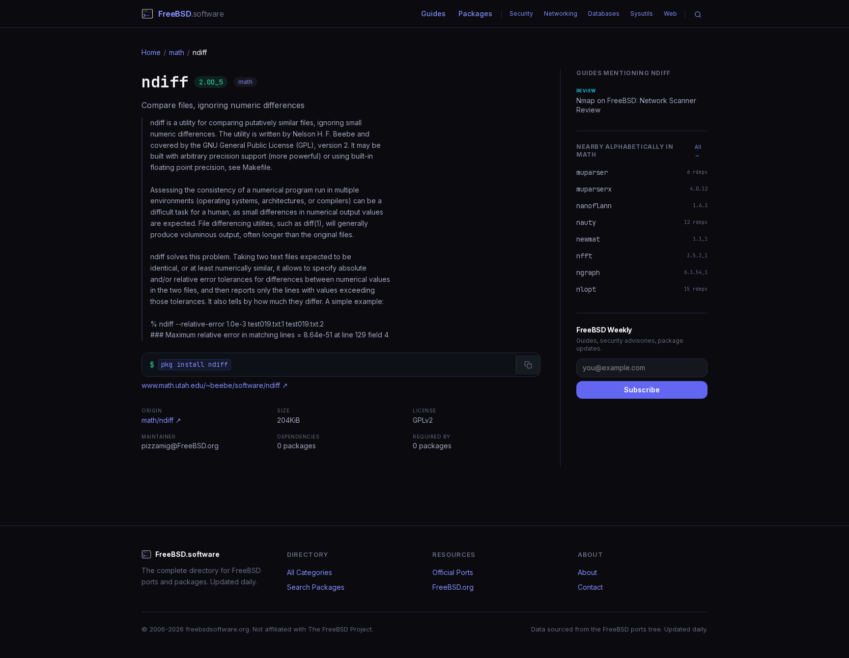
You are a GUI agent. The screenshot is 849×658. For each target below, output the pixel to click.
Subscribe (642, 389)
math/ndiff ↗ (161, 420)
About (587, 572)
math (176, 52)
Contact (590, 587)
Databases (604, 13)
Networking (560, 13)
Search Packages (315, 587)
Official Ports (452, 572)
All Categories (309, 572)
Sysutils (641, 13)
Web (670, 13)
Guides (433, 13)
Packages (475, 13)
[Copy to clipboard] (528, 365)
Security (521, 13)
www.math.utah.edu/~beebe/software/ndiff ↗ (215, 385)
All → (698, 151)
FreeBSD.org (453, 587)
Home (151, 52)
